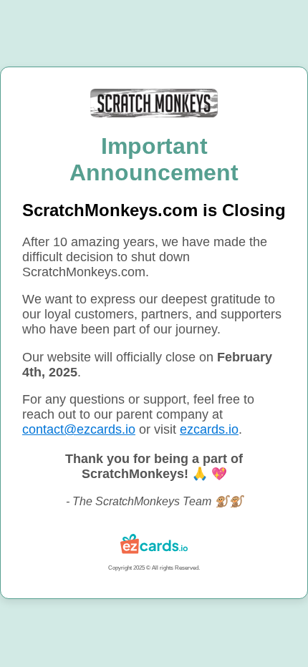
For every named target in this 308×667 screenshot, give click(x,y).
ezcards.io (209, 429)
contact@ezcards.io (78, 429)
